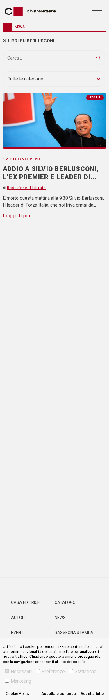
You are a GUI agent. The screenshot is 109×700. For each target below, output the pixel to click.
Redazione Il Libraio (26, 187)
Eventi (17, 632)
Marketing (21, 681)
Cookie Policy (17, 693)
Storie (95, 97)
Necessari (21, 671)
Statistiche (86, 671)
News (60, 617)
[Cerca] (98, 58)
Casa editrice (25, 602)
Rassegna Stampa (74, 632)
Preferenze (53, 671)
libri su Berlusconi (31, 40)
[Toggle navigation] (97, 11)
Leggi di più (16, 215)
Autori (18, 617)
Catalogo (65, 602)
